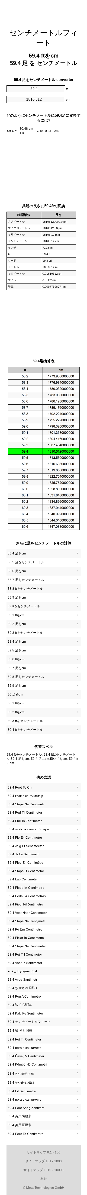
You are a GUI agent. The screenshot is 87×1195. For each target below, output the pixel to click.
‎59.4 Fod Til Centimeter (25, 812)
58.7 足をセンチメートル (26, 580)
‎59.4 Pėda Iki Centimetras (27, 896)
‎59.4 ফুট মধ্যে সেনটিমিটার (22, 988)
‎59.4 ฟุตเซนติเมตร (21, 1073)
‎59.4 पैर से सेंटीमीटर (20, 1005)
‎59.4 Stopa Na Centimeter (27, 946)
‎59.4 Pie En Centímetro (25, 837)
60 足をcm (15, 694)
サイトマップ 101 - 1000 (43, 1161)
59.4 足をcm (17, 641)
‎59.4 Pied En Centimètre (26, 862)
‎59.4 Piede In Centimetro (26, 887)
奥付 (43, 1179)
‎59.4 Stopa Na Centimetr (26, 804)
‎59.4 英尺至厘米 (19, 1125)
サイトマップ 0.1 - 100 (43, 1152)
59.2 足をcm (17, 624)
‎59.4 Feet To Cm (20, 787)
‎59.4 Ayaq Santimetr (22, 979)
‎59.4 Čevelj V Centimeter (26, 1056)
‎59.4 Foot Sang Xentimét (26, 1108)
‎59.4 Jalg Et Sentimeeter (26, 846)
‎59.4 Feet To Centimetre (25, 1134)
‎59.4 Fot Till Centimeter (25, 954)
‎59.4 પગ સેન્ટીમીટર (21, 1082)
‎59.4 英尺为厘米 (19, 1116)
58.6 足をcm (17, 571)
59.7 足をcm (17, 668)
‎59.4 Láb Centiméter (23, 879)
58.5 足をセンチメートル (26, 562)
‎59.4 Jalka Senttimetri (23, 854)
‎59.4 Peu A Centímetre (24, 996)
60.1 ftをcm (16, 703)
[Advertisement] (43, 11)
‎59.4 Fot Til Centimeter (24, 1039)
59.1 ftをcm (16, 615)
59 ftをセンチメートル (24, 606)
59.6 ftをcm (16, 659)
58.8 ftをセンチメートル (25, 588)
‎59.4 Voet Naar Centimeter (27, 913)
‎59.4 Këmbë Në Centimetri (27, 1064)
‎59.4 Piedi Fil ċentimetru (25, 904)
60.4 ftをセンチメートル (25, 729)
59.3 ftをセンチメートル (25, 633)
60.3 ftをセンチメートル (25, 721)
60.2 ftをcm (16, 712)
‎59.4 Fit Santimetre (22, 1091)
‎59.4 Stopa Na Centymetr (26, 921)
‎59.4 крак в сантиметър (25, 796)
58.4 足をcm (17, 553)
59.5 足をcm (17, 650)
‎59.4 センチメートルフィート (29, 1022)
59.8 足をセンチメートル (26, 677)
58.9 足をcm (17, 597)
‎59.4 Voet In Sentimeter (25, 963)
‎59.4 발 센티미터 (20, 1030)
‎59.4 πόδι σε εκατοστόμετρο (28, 829)
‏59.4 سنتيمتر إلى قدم (22, 971)
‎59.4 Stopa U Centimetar (26, 871)
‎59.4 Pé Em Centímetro (25, 929)
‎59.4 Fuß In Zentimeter (25, 821)
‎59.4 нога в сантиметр (24, 1048)
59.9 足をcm (17, 685)
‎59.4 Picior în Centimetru (26, 938)
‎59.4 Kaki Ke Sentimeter (25, 1013)
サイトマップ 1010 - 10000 (43, 1170)
